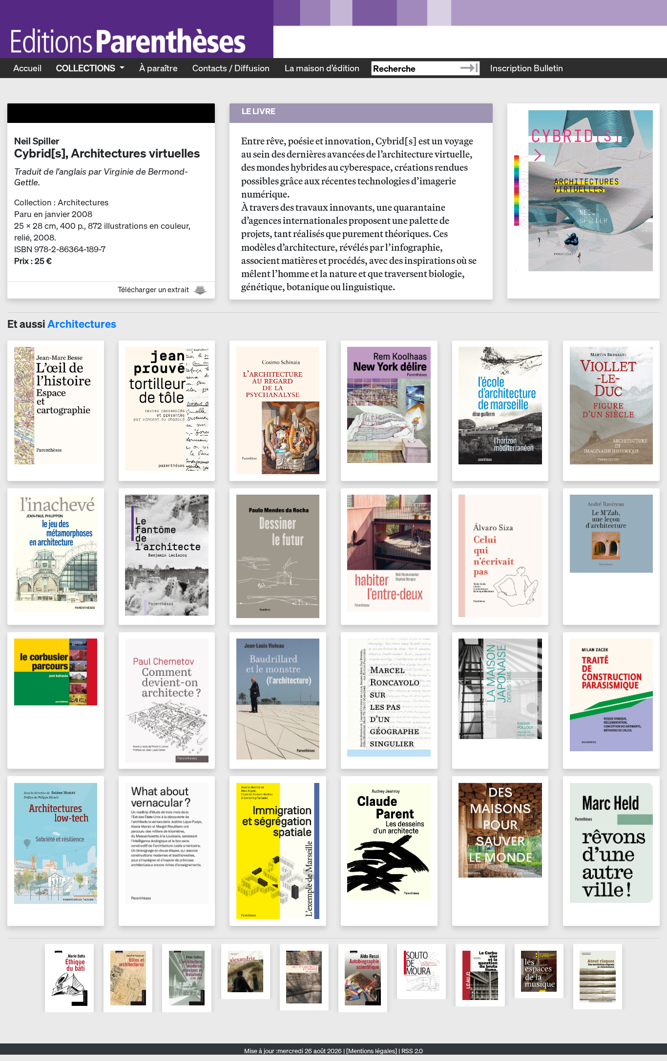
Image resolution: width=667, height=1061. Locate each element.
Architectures (81, 324)
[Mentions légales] (371, 1051)
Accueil (27, 68)
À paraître (158, 68)
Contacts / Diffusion (231, 68)
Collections (86, 68)
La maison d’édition (322, 68)
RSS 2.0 (411, 1051)
